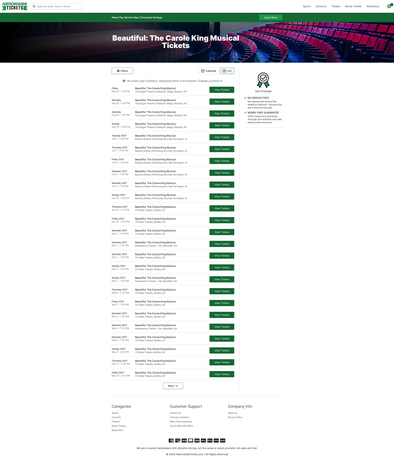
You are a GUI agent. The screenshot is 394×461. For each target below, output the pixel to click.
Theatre (335, 6)
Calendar (211, 70)
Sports (307, 6)
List (229, 70)
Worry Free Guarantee (181, 421)
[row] (173, 90)
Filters (124, 70)
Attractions (372, 6)
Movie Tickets (353, 6)
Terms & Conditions (179, 417)
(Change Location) (209, 80)
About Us (232, 413)
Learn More (270, 17)
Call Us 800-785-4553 (181, 426)
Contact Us (175, 413)
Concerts (321, 6)
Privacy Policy (235, 417)
